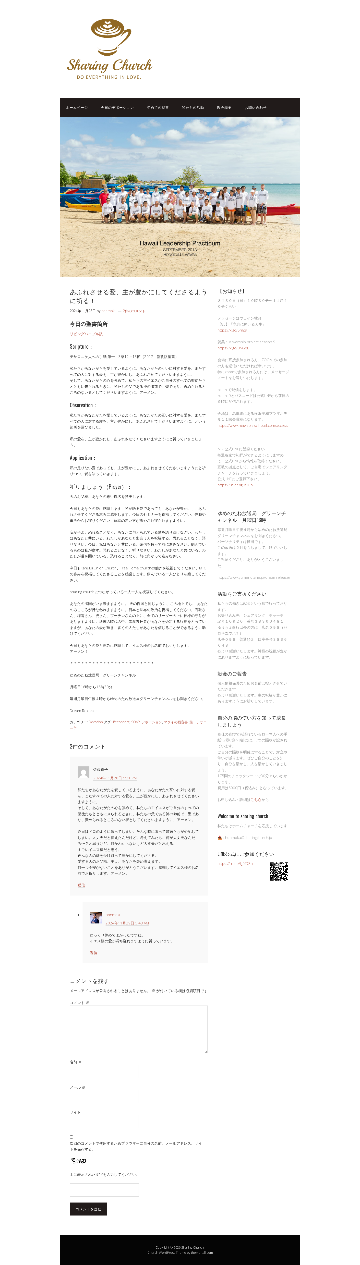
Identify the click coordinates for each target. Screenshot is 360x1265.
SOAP (135, 722)
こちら (256, 799)
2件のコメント (134, 310)
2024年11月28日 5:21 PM (115, 777)
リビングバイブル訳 (86, 333)
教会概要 (224, 107)
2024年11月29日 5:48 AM (127, 923)
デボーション (152, 722)
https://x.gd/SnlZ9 (232, 330)
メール (77, 1087)
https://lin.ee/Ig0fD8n (235, 484)
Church (152, 1252)
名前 (76, 1061)
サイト (75, 1112)
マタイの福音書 (176, 722)
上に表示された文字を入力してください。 (105, 1174)
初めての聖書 (158, 107)
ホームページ (77, 107)
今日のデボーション (117, 107)
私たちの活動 (193, 107)
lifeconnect (121, 722)
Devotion (96, 722)
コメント (79, 1002)
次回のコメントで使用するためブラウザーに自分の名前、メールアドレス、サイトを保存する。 (136, 1146)
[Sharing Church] (109, 82)
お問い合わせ (256, 107)
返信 (81, 885)
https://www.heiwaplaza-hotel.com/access (252, 425)
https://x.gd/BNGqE (233, 347)
